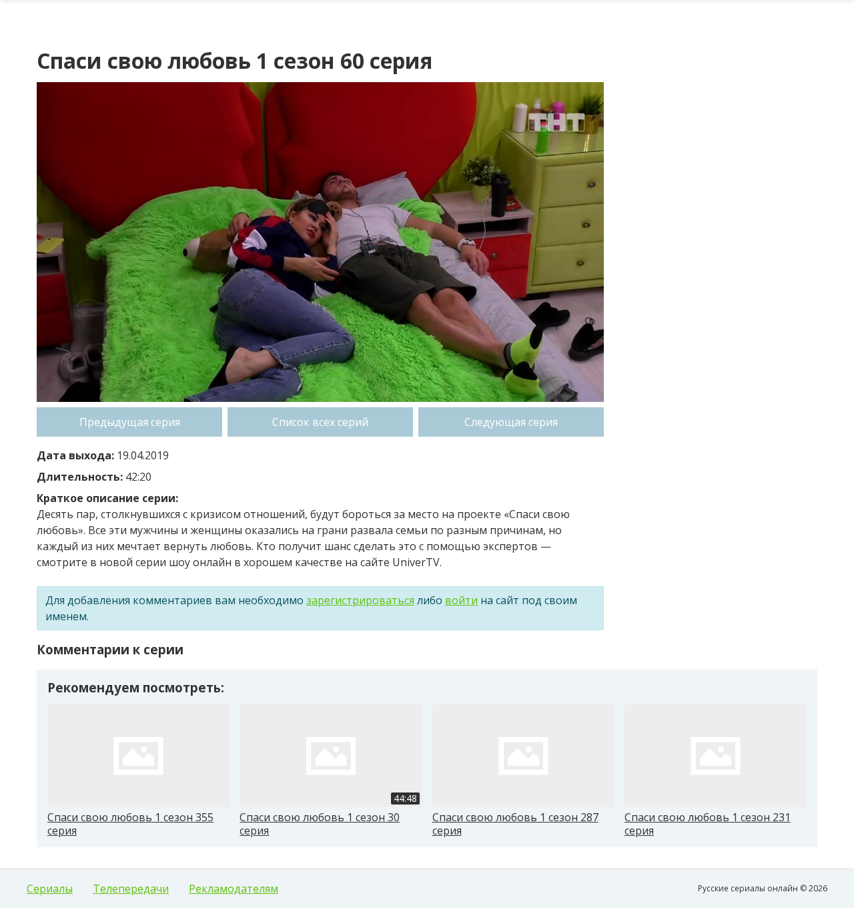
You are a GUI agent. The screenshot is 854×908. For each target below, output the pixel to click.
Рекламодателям (233, 888)
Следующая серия (511, 422)
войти (461, 600)
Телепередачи (131, 888)
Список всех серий (320, 422)
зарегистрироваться (360, 600)
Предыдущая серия (129, 422)
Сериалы (50, 888)
